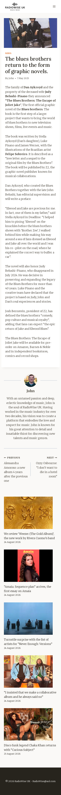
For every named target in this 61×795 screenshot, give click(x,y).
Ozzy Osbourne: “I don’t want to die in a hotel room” (46, 467)
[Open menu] (54, 6)
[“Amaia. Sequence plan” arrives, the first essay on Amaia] (30, 566)
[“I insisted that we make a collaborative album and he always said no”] (30, 671)
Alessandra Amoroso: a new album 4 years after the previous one (16, 469)
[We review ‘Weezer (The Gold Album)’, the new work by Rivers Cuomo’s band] (30, 513)
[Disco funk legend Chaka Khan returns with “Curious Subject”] (30, 724)
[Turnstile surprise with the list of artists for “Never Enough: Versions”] (30, 618)
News (8, 53)
